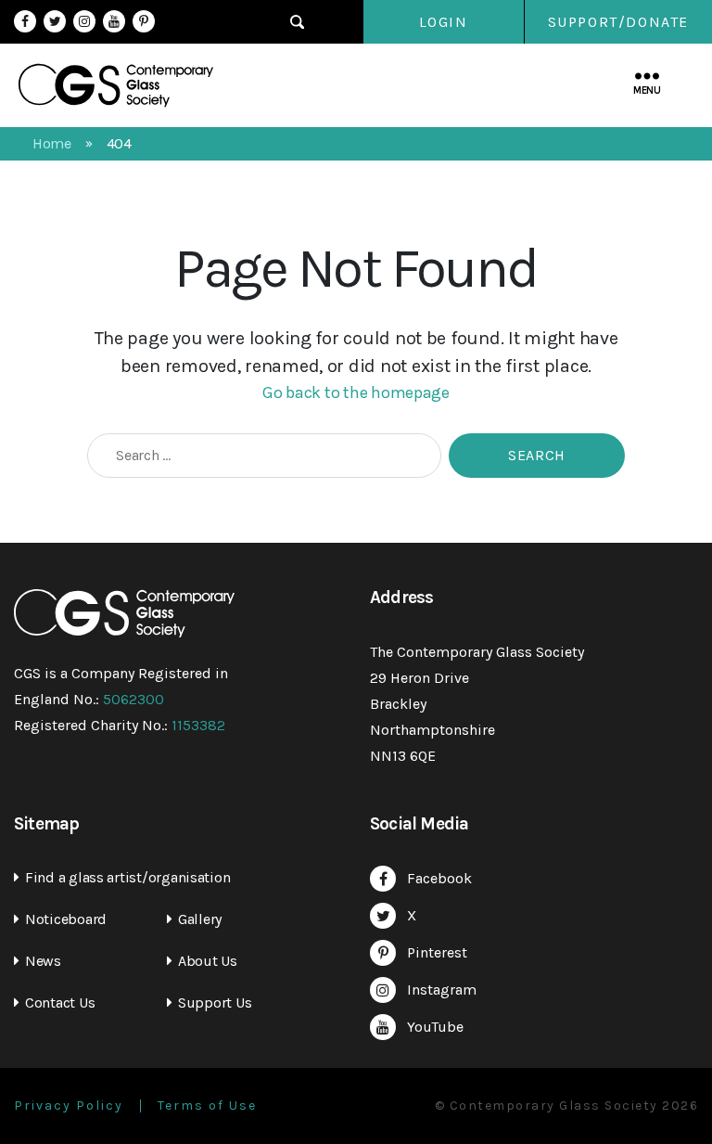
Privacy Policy (68, 1105)
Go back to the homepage (356, 392)
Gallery (200, 919)
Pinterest (144, 21)
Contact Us (60, 1002)
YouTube (114, 21)
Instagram (84, 21)
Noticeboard (66, 919)
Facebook (25, 21)
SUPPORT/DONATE (618, 22)
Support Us (214, 1002)
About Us (207, 961)
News (43, 961)
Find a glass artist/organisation (127, 877)
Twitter (55, 21)
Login (443, 22)
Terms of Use (207, 1105)
